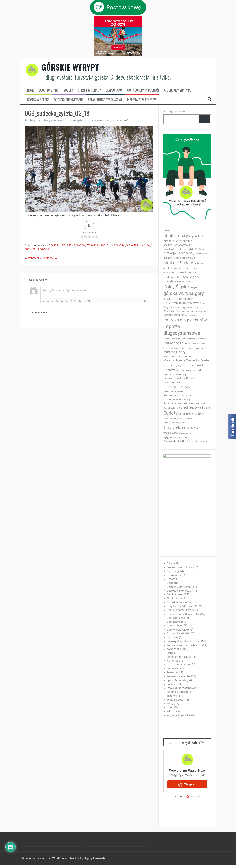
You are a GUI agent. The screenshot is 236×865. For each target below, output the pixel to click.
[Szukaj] (204, 119)
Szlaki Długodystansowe (105, 99)
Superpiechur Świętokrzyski (191, 414)
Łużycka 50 (202, 441)
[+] (88, 300)
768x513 (92, 245)
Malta (184, 348)
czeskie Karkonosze (176, 281)
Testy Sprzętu (175, 699)
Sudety (68, 90)
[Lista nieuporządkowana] (66, 301)
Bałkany (198, 263)
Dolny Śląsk (174, 287)
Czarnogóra (174, 575)
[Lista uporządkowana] (61, 301)
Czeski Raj (173, 582)
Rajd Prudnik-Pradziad (172, 399)
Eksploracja (114, 90)
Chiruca (180, 273)
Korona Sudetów (199, 344)
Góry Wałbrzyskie (185, 311)
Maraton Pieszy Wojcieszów (175, 366)
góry (199, 293)
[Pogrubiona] (43, 301)
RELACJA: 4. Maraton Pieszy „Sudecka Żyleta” (106, 120)
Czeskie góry (189, 277)
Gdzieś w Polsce (38, 99)
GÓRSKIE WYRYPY (70, 67)
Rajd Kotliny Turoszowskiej (177, 395)
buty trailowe (176, 268)
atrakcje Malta (201, 254)
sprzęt (183, 407)
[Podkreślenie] (52, 301)
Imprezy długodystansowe (183, 641)
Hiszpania (192, 315)
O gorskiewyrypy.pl (177, 90)
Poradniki (172, 668)
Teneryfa (175, 419)
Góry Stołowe (198, 308)
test (182, 418)
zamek (184, 437)
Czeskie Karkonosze (179, 590)
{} (84, 300)
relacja (187, 399)
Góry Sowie (186, 307)
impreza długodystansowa (181, 330)
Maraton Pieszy (174, 352)
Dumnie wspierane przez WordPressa (45, 858)
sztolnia (166, 419)
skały (204, 403)
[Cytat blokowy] (70, 301)
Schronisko (194, 403)
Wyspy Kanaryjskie (171, 437)
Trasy (170, 703)
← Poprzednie (33, 258)
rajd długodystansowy (173, 391)
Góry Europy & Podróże (143, 90)
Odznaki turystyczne (68, 99)
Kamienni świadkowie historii (184, 645)
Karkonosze (173, 343)
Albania (166, 231)
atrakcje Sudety (178, 262)
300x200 (79, 245)
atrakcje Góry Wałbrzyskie (198, 249)
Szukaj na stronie (174, 111)
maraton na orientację (197, 348)
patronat (196, 365)
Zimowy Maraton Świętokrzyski (180, 441)
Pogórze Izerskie (184, 370)
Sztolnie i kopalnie (177, 691)
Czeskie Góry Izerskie (180, 586)
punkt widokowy (176, 386)
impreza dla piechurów (185, 320)
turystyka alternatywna (173, 423)
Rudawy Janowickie (175, 403)
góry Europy (186, 298)
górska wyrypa (178, 293)
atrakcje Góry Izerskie (177, 241)
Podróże (169, 370)
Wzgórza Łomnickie (179, 715)
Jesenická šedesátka (171, 339)
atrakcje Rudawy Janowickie (179, 257)
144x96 (145, 245)
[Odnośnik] (79, 301)
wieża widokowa (174, 433)
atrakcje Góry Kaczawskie (177, 245)
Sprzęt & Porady (89, 90)
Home (30, 90)
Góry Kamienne (171, 307)
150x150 (66, 245)
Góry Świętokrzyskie (175, 314)
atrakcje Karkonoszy (178, 253)
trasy (189, 418)
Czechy (190, 272)
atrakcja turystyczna (183, 235)
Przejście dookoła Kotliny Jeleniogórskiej (178, 380)
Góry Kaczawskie (194, 303)
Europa (192, 287)
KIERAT (188, 343)
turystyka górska (180, 427)
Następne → (49, 258)
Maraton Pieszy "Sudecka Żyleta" (186, 360)
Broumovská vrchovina (180, 567)
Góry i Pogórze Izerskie (181, 610)
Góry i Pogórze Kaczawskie (183, 614)
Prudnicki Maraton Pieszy (174, 374)
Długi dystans (49, 90)
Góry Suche (169, 311)
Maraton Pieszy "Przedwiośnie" (177, 356)
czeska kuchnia (171, 277)
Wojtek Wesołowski (55, 120)
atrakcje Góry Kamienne (174, 249)
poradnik (196, 370)
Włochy (171, 711)
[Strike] (57, 301)
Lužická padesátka (171, 348)
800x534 (52, 245)
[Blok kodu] (75, 301)
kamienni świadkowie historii (194, 338)
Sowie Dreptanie (170, 408)
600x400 (30, 249)
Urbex (170, 707)
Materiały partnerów (142, 99)
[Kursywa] (48, 301)
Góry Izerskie (172, 303)
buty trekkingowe (190, 268)
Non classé (173, 660)
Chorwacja (173, 571)
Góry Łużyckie (202, 311)
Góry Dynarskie (170, 299)
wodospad (190, 433)
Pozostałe (173, 672)
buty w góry (169, 272)
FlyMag (84, 858)
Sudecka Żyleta (199, 407)
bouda (166, 268)
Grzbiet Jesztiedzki (178, 633)
